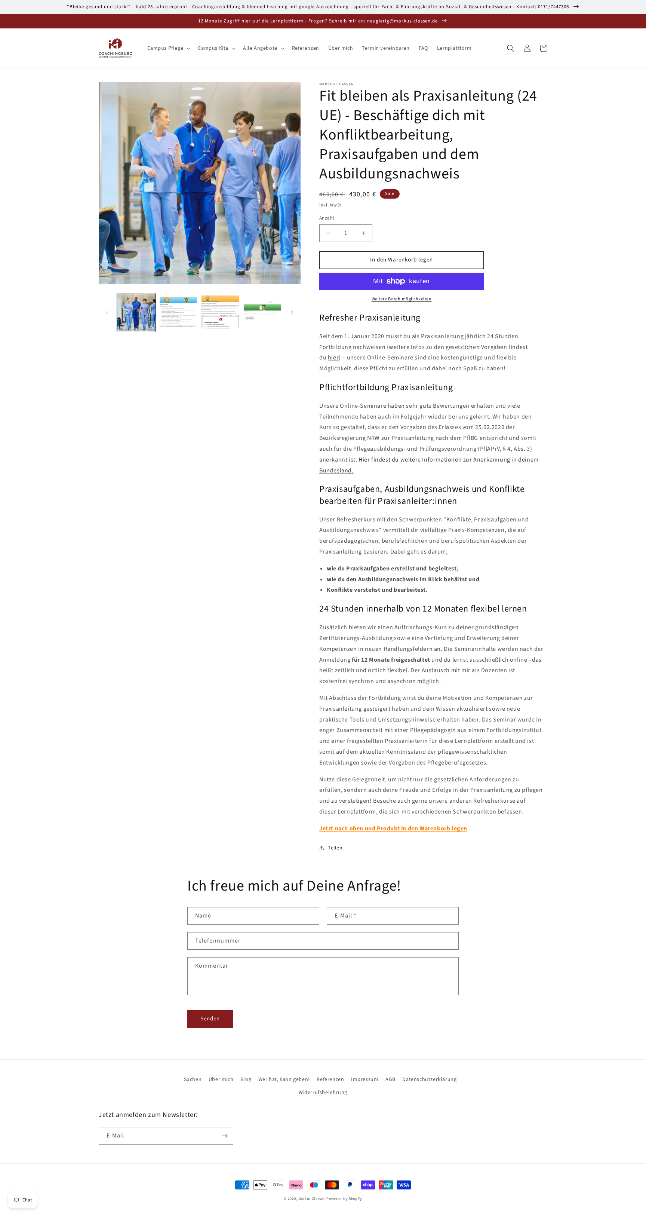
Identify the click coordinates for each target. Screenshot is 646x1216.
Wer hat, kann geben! (284, 1079)
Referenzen (330, 1079)
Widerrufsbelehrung (323, 1092)
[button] (168, 48)
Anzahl (326, 218)
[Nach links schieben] (107, 312)
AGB (390, 1079)
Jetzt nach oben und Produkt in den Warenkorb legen (393, 828)
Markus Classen (312, 1198)
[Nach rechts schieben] (292, 312)
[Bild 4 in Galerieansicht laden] (262, 312)
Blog (245, 1079)
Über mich (221, 1079)
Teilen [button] (335, 848)
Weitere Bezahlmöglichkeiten (402, 299)
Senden (210, 1019)
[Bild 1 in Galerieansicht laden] (136, 312)
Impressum (364, 1079)
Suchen (193, 1079)
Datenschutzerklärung (429, 1079)
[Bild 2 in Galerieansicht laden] (178, 312)
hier (333, 357)
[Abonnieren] (224, 1136)
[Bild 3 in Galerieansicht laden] (220, 312)
